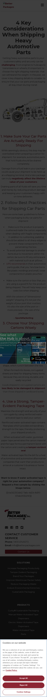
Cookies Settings (23, 692)
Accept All (23, 678)
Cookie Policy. (11, 670)
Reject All (23, 685)
